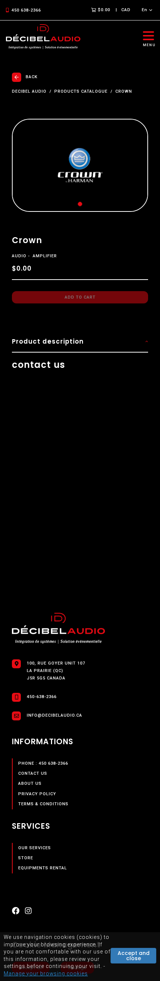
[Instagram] (28, 912)
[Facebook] (15, 912)
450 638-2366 (26, 10)
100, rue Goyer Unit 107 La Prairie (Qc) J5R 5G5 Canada (56, 671)
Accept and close (134, 955)
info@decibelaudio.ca (54, 715)
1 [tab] (80, 204)
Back (32, 76)
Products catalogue (81, 91)
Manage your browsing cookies (46, 974)
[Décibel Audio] (43, 37)
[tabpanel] (80, 165)
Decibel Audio (29, 91)
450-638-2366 (42, 696)
